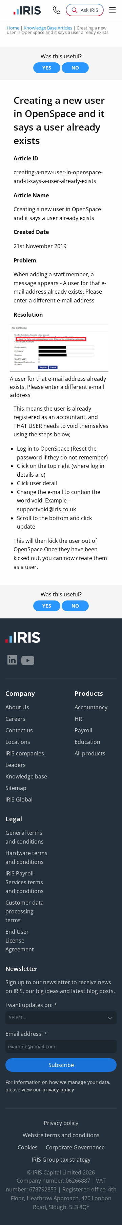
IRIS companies (24, 753)
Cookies (28, 1147)
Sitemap (15, 788)
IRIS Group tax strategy (61, 1159)
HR (78, 719)
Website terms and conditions (61, 1135)
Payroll (83, 730)
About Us (17, 707)
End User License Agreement (19, 940)
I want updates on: (31, 1005)
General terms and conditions (24, 837)
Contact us (19, 730)
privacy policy (58, 1089)
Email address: (26, 1034)
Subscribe (61, 1065)
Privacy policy (61, 1123)
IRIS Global (19, 799)
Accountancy (91, 707)
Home (13, 28)
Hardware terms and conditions (26, 857)
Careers (15, 719)
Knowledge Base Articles (48, 28)
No (75, 67)
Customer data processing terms (24, 911)
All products (90, 753)
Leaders (15, 765)
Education (87, 742)
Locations (17, 742)
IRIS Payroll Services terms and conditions (24, 882)
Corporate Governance (75, 1147)
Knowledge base (26, 776)
